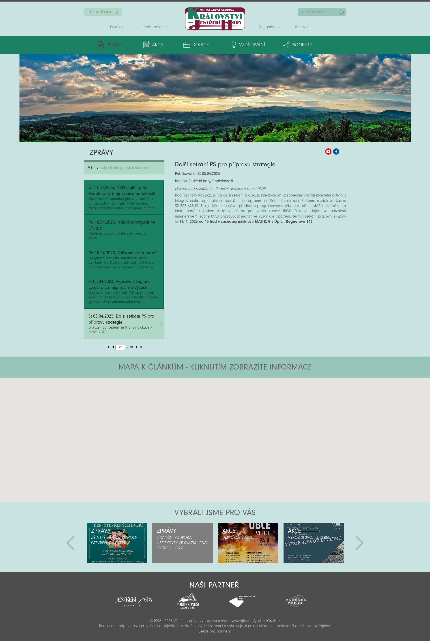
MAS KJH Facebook (336, 151)
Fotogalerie (268, 27)
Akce (157, 45)
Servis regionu (153, 27)
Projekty (302, 45)
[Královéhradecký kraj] (242, 598)
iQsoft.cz (273, 620)
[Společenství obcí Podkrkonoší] (188, 599)
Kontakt (300, 27)
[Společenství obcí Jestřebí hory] (134, 598)
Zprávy (114, 45)
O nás (115, 27)
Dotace (200, 45)
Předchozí (70, 543)
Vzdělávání (252, 45)
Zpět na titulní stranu (215, 19)
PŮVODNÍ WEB (99, 12)
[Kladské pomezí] (296, 599)
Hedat (341, 12)
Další (359, 543)
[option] (117, 543)
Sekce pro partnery (214, 631)
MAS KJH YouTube (328, 151)
